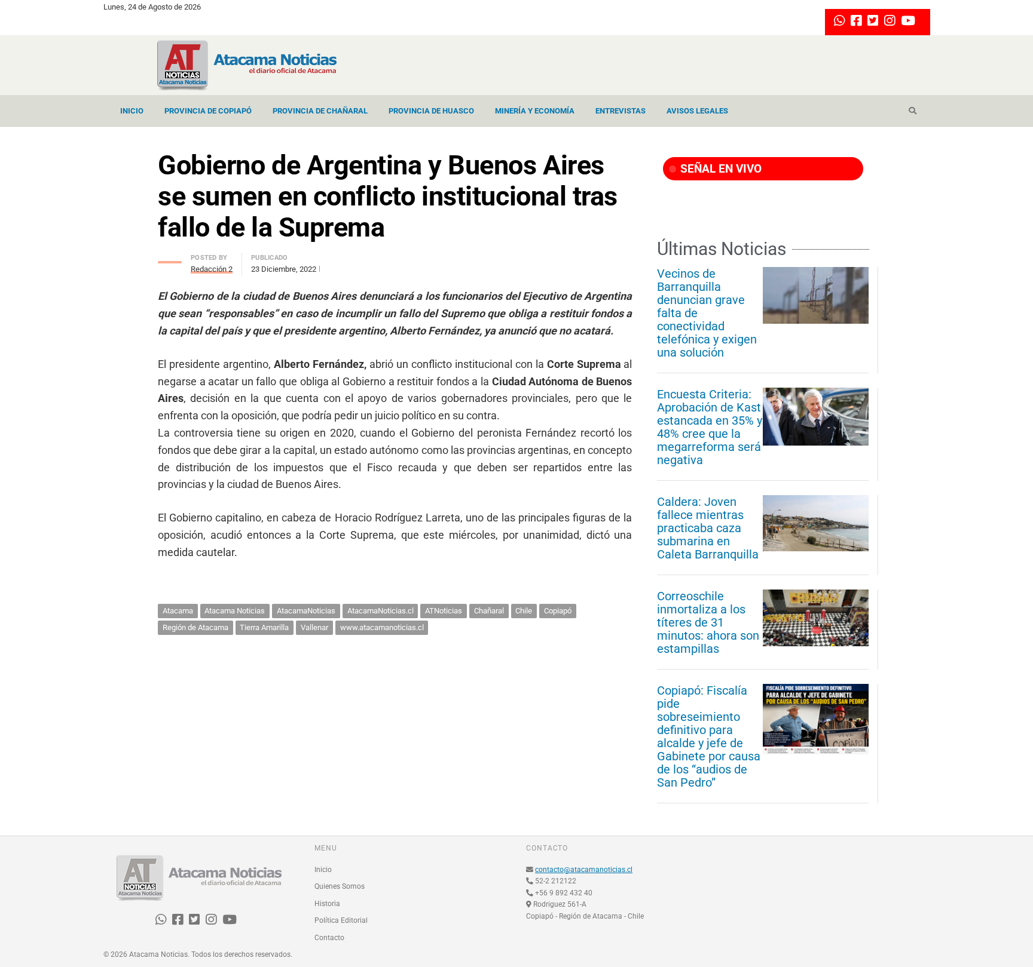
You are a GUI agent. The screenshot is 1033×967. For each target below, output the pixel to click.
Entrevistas (620, 110)
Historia (327, 904)
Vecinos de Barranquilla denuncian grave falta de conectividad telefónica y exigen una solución (707, 313)
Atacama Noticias (234, 610)
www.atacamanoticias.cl (382, 627)
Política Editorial (341, 920)
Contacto (329, 938)
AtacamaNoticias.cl (380, 610)
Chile (523, 610)
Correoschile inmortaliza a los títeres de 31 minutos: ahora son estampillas (708, 622)
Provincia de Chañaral (320, 110)
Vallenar (314, 627)
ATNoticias (443, 610)
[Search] (912, 111)
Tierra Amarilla (264, 627)
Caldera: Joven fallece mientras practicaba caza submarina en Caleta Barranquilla (708, 528)
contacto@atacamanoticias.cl (583, 869)
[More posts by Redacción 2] (170, 258)
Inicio (131, 110)
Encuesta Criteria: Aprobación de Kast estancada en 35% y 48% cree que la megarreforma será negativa (709, 427)
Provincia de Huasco (431, 110)
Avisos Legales (697, 110)
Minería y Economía (534, 110)
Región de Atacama (195, 627)
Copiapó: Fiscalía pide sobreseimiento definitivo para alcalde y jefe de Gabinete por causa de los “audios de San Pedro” (708, 736)
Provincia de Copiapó (208, 110)
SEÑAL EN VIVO (719, 168)
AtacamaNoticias (306, 610)
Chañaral (489, 610)
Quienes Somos (339, 886)
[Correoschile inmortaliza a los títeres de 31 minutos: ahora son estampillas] (816, 618)
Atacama (178, 610)
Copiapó (557, 610)
